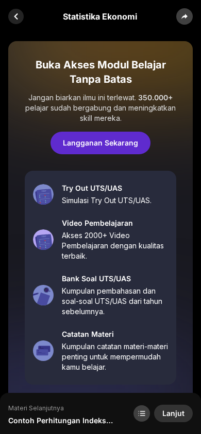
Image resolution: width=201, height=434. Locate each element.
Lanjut (173, 413)
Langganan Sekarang (100, 142)
